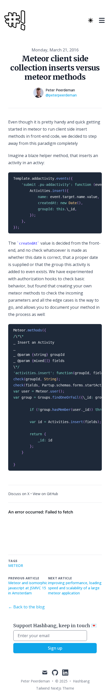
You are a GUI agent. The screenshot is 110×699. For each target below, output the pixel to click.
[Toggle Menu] (102, 20)
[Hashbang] (16, 20)
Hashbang (81, 681)
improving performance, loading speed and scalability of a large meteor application (75, 587)
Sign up (55, 648)
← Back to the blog (26, 607)
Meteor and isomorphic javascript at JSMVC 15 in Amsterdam (27, 587)
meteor (15, 565)
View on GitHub (45, 493)
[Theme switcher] (90, 20)
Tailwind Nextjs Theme (55, 688)
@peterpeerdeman (61, 95)
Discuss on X (18, 493)
